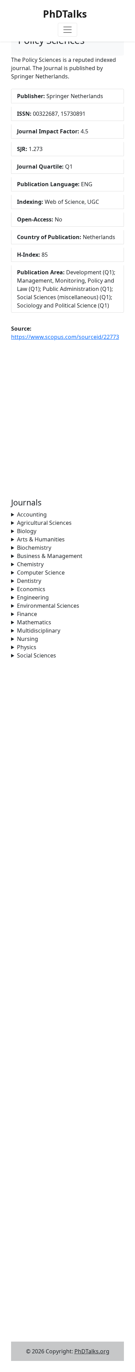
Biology (26, 531)
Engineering (33, 597)
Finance (27, 614)
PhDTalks (65, 13)
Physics (26, 647)
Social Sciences (36, 655)
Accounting (32, 514)
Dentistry (29, 581)
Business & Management (49, 556)
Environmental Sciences (48, 605)
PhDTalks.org (91, 1351)
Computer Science (41, 572)
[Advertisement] (67, 727)
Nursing (27, 639)
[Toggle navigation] (67, 30)
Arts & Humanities (41, 539)
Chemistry (30, 564)
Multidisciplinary (38, 630)
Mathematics (34, 622)
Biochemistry (34, 547)
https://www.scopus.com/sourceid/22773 (65, 337)
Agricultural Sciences (44, 523)
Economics (31, 589)
